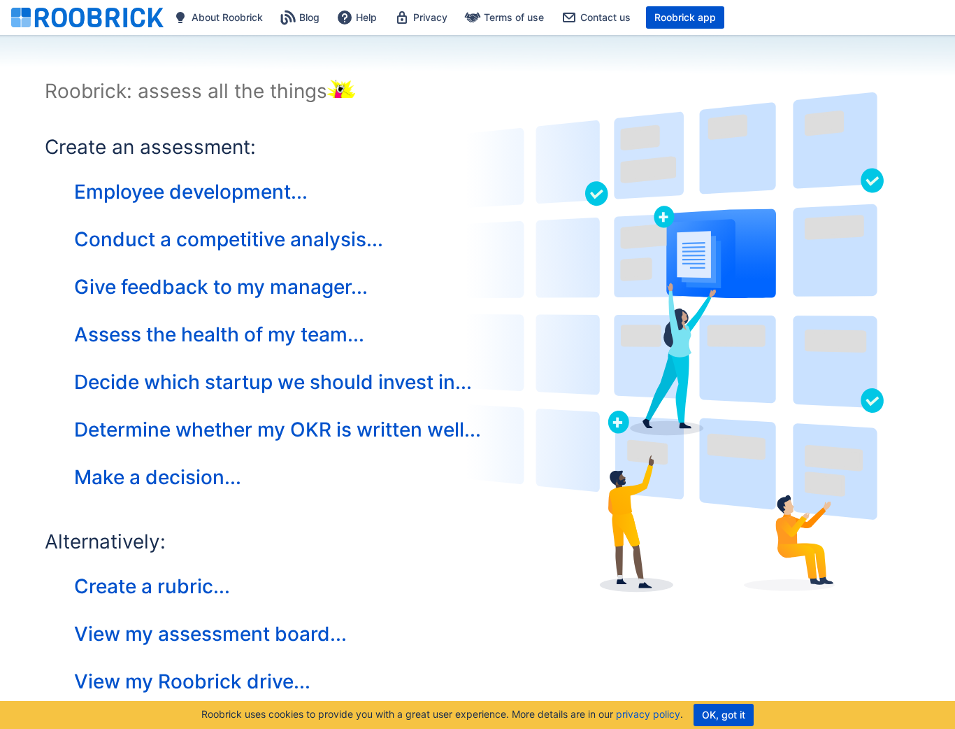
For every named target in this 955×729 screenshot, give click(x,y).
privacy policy (648, 714)
